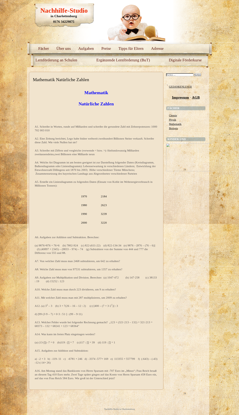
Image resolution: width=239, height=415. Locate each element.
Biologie (173, 128)
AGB (196, 97)
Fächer (43, 48)
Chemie (173, 115)
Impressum (180, 97)
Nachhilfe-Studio (64, 10)
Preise (106, 48)
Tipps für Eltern (131, 48)
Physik (172, 119)
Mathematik (175, 124)
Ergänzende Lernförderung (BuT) (123, 60)
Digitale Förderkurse (185, 60)
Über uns (63, 48)
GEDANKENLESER (180, 86)
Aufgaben (86, 48)
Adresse (157, 48)
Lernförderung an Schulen (56, 60)
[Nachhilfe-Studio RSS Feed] (191, 7)
